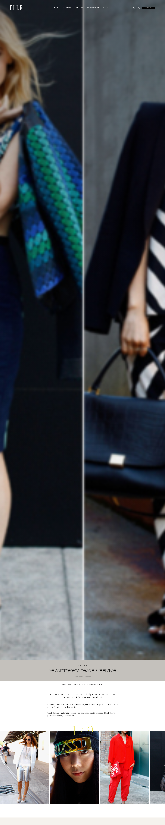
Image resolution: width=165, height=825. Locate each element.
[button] (100, 731)
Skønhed (68, 8)
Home (64, 684)
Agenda (107, 8)
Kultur (79, 8)
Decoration (93, 8)
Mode (57, 8)
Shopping (82, 665)
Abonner (149, 8)
